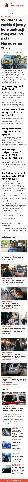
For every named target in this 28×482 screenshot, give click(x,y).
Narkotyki (14, 439)
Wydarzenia (15, 428)
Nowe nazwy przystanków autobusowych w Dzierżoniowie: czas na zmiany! (14, 246)
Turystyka (20, 427)
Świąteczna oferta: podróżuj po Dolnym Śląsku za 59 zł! (12, 223)
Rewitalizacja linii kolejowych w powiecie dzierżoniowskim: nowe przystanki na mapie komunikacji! (14, 229)
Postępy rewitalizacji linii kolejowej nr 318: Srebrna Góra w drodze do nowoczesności (14, 369)
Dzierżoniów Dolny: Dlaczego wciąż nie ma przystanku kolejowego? (14, 270)
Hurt (22, 464)
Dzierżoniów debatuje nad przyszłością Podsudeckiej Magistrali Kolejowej (14, 293)
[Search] (26, 13)
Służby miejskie (16, 453)
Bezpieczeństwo (7, 406)
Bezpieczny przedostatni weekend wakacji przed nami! (14, 398)
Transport (15, 427)
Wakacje (13, 406)
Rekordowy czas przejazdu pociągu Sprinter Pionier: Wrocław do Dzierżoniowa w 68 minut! (14, 344)
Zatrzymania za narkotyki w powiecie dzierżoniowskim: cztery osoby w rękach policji (6, 445)
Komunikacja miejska (6, 16)
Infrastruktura (16, 465)
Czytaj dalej (16, 423)
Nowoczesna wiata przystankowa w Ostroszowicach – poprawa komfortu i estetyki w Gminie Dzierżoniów (14, 318)
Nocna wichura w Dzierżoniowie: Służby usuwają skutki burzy (6, 457)
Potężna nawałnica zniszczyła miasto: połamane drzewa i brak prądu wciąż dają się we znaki (6, 469)
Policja (20, 439)
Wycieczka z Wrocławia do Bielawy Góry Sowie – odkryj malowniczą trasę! (6, 432)
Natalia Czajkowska (6, 52)
